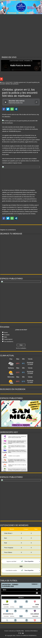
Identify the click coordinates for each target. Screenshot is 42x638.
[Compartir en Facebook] (3, 109)
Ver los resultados (21, 348)
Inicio (3, 82)
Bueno (6, 332)
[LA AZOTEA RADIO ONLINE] (21, 7)
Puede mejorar (8, 339)
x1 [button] (36, 102)
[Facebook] (19, 633)
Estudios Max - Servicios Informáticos (27, 631)
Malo (5, 337)
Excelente (6, 335)
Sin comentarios (8, 341)
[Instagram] (20, 633)
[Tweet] (8, 109)
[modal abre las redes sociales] (16, 109)
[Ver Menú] (2, 5)
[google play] (23, 633)
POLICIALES (9, 82)
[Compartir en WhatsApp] (12, 109)
